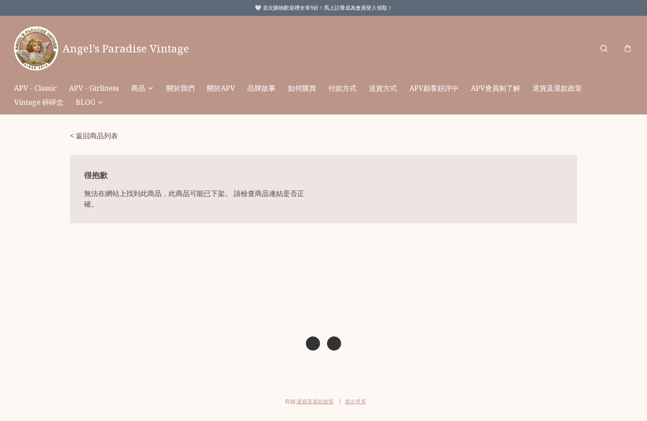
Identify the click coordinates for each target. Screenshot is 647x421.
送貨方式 (383, 88)
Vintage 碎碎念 (38, 102)
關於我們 (180, 88)
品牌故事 (261, 88)
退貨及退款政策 (557, 88)
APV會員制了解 (495, 88)
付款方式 (342, 88)
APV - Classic (35, 88)
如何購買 (302, 88)
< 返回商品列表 (94, 135)
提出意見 (355, 401)
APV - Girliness (94, 88)
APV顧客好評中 (434, 88)
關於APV (221, 88)
